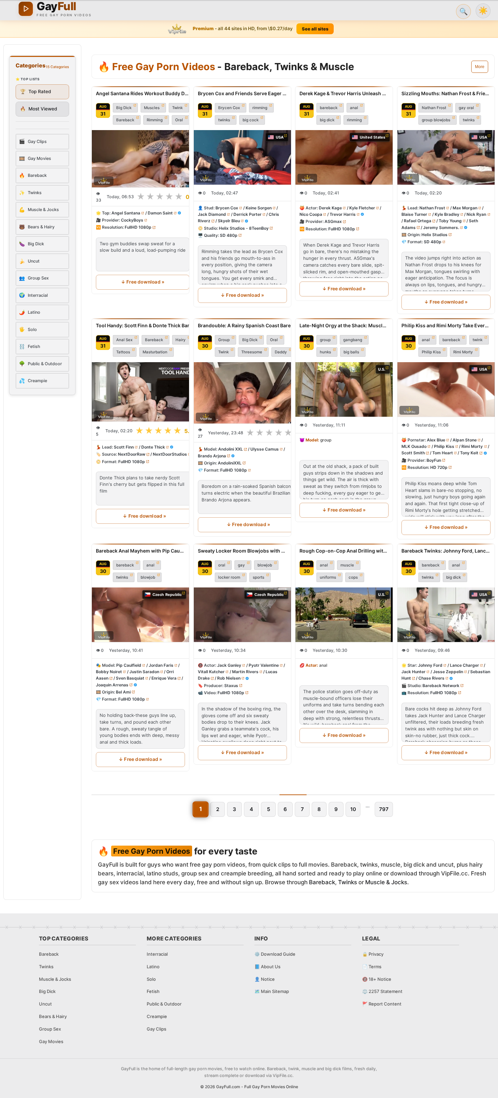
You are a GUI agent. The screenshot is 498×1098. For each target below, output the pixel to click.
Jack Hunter (413, 672)
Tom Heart (442, 452)
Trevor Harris (343, 214)
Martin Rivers (245, 672)
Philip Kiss (431, 352)
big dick (327, 120)
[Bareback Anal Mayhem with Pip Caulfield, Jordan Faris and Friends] (140, 614)
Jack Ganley (229, 665)
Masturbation (155, 352)
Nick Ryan (476, 214)
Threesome (251, 352)
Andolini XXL (230, 449)
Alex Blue (436, 439)
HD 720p (439, 467)
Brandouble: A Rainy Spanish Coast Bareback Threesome (248, 325)
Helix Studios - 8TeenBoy (244, 228)
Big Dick (123, 107)
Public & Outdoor (164, 1004)
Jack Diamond (212, 214)
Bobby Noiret (109, 672)
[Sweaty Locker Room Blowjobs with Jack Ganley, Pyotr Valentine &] (242, 614)
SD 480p (228, 235)
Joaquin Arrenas (112, 684)
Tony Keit (469, 452)
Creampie (157, 1016)
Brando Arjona (212, 455)
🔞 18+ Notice (376, 979)
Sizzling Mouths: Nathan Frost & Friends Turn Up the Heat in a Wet (446, 93)
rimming (259, 107)
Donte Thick (153, 447)
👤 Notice (264, 979)
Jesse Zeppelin (448, 672)
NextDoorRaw (131, 454)
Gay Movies (51, 1041)
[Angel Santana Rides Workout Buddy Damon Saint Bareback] (142, 158)
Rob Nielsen (228, 678)
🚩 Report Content (381, 1004)
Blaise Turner (414, 214)
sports (258, 577)
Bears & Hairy (53, 1016)
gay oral (466, 107)
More (479, 66)
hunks (325, 352)
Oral (179, 120)
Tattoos (123, 352)
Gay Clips (156, 1029)
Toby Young (449, 221)
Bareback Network (440, 685)
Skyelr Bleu (228, 221)
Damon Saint (160, 212)
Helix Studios (434, 234)
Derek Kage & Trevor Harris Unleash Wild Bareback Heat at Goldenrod (344, 93)
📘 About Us (267, 966)
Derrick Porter (247, 214)
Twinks (347, 882)
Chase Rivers (431, 678)
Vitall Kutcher (211, 672)
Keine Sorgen (258, 207)
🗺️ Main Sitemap (271, 991)
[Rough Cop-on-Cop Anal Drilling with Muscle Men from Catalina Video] (344, 614)
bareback (328, 107)
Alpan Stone (464, 439)
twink (477, 339)
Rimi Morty (463, 352)
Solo (151, 979)
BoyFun (434, 460)
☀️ (483, 10)
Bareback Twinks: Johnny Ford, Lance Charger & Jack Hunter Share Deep (446, 551)
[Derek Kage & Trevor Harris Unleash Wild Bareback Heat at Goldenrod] (344, 157)
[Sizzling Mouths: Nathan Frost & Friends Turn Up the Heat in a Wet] (446, 157)
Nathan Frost (434, 107)
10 (353, 809)
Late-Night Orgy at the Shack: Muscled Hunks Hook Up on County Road (344, 325)
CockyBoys (132, 220)
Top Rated (35, 91)
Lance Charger (464, 665)
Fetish (153, 991)
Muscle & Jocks (386, 882)
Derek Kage (330, 207)
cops (353, 577)
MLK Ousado (414, 446)
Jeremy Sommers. (441, 227)
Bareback (125, 120)
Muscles (152, 107)
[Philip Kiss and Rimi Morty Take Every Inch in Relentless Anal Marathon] (446, 389)
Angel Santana (125, 212)
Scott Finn (124, 447)
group (325, 339)
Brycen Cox (229, 107)
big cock (250, 120)
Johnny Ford (430, 665)
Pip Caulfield (128, 665)
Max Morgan (464, 207)
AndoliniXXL (230, 462)
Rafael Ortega (417, 221)
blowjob (148, 577)
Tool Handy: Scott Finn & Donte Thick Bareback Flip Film (144, 325)
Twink (177, 107)
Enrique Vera (164, 678)
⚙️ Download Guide (274, 954)
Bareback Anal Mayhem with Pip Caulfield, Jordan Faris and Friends (140, 551)
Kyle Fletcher (362, 207)
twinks (224, 120)
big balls (351, 352)
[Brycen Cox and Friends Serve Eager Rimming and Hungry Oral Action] (242, 157)
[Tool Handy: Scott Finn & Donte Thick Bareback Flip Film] (144, 391)
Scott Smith (413, 452)
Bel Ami (123, 692)
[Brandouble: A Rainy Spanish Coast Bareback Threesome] (248, 392)
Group (224, 339)
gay (241, 565)
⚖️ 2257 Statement (382, 991)
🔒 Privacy (372, 954)
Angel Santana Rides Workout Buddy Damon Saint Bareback (142, 93)
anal (354, 107)
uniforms (328, 577)
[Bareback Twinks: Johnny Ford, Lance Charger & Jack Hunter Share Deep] (446, 614)
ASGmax (333, 221)
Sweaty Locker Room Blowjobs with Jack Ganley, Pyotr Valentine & (242, 551)
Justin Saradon (144, 672)
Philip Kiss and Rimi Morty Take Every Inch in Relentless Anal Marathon (446, 325)
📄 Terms (371, 966)
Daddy (281, 352)
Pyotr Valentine (263, 665)
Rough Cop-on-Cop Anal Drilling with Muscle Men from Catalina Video (344, 551)
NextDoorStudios (170, 454)
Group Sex (50, 1029)
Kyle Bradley (446, 214)
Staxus (231, 685)
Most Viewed (38, 108)
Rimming (155, 120)
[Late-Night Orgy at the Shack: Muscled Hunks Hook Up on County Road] (344, 389)
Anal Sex (124, 339)
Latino (153, 966)
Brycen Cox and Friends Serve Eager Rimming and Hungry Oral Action (242, 93)
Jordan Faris (161, 665)
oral (221, 565)
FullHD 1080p (138, 227)
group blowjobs (436, 120)
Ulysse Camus (264, 449)
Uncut (45, 1004)
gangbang (352, 339)
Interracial (157, 954)
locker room (229, 577)
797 (384, 809)
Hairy (180, 339)
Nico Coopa (310, 214)
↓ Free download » (142, 282)
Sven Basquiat (130, 678)
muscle (347, 565)
